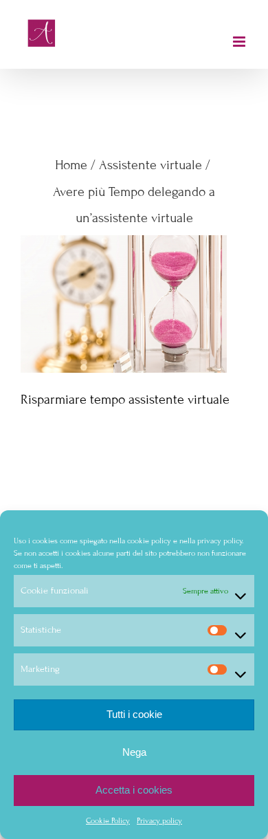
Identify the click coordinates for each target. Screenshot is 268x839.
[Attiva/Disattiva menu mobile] (240, 41)
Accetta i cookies (134, 790)
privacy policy (219, 540)
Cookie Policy (108, 820)
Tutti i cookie (134, 714)
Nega (134, 752)
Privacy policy (159, 820)
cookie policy (149, 540)
